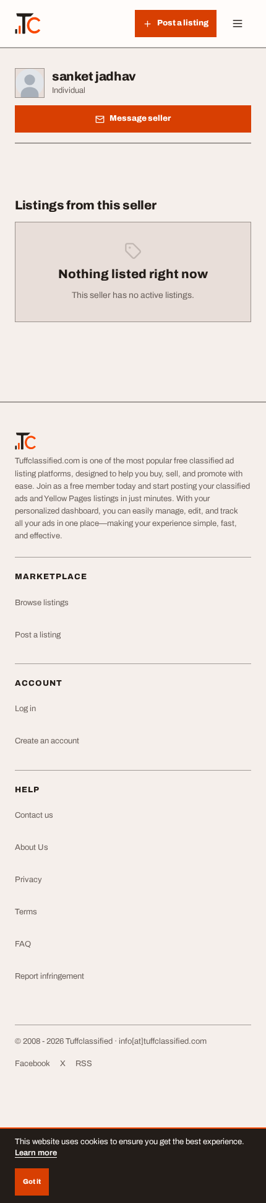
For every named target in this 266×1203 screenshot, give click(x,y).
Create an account (47, 741)
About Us (31, 847)
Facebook (32, 1063)
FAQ (23, 944)
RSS (83, 1063)
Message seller (140, 118)
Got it (32, 1181)
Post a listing (38, 635)
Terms (26, 912)
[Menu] (237, 23)
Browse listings (42, 602)
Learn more (36, 1152)
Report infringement (49, 976)
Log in (25, 708)
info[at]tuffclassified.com (163, 1041)
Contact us (34, 815)
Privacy (28, 879)
